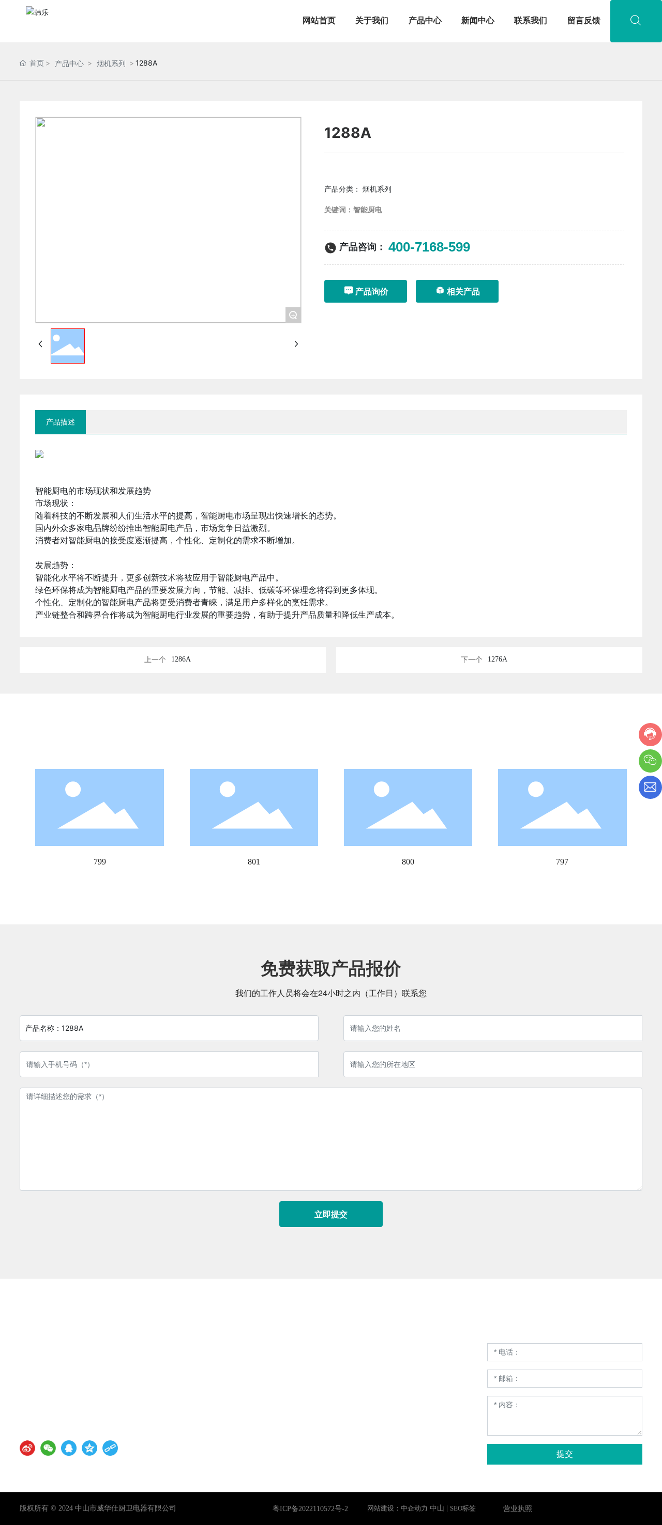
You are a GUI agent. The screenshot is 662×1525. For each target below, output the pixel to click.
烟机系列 (111, 63)
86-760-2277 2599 (68, 1379)
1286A (181, 659)
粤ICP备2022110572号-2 (310, 1509)
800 (408, 861)
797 (562, 861)
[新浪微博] (27, 1448)
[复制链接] (110, 1448)
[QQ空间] (89, 1448)
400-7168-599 (429, 247)
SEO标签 (463, 1508)
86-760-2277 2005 (68, 1393)
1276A (497, 659)
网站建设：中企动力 (397, 1508)
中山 (437, 1508)
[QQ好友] (69, 1448)
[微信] (48, 1448)
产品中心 (69, 63)
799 (100, 861)
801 (254, 861)
